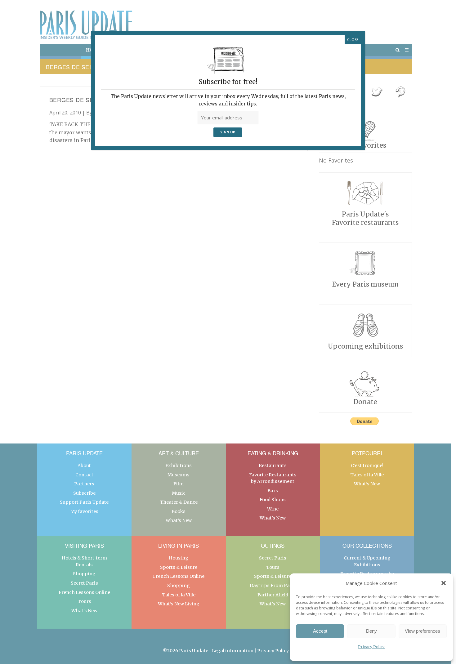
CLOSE (352, 39)
